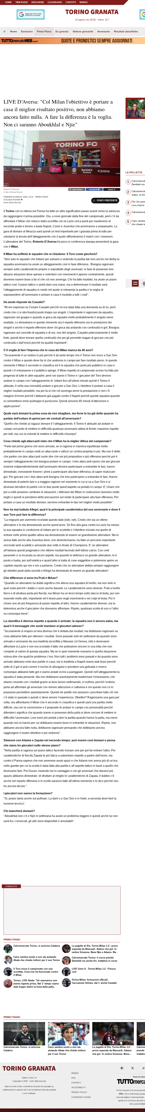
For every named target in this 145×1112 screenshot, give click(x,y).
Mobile (75, 1073)
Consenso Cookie (81, 1097)
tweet (111, 189)
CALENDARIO (55, 2)
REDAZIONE (37, 2)
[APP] (136, 283)
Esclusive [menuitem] (27, 31)
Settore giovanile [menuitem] (83, 31)
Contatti (76, 1083)
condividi (93, 189)
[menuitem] (4, 31)
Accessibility (78, 1088)
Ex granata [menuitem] (62, 31)
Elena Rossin (13, 200)
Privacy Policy (79, 1092)
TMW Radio (21, 2)
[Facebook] (122, 1068)
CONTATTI (71, 2)
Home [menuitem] (13, 31)
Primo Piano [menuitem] (44, 31)
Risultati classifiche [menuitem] (126, 31)
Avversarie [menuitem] (103, 31)
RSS (73, 1078)
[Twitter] (132, 1068)
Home (8, 2)
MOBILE (84, 2)
